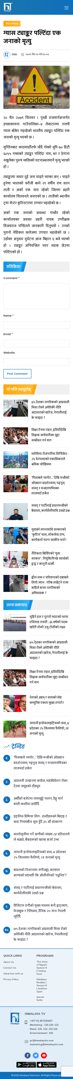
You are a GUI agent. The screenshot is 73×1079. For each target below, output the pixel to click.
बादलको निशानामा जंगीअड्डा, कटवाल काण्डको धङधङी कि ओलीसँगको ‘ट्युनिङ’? (40, 872)
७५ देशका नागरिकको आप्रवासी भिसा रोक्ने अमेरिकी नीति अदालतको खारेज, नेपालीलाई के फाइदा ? (41, 934)
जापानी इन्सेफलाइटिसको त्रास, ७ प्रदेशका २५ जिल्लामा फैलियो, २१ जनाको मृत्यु (40, 854)
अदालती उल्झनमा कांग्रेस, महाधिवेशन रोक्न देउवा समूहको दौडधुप (41, 783)
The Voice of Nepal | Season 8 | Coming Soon (42, 967)
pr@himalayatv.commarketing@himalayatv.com (46, 1042)
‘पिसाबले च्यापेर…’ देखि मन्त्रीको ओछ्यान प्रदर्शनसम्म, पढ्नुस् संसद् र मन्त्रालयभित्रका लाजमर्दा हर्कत (40, 762)
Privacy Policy (11, 979)
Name (8, 316)
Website (9, 353)
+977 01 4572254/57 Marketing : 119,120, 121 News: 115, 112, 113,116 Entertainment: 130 (44, 1026)
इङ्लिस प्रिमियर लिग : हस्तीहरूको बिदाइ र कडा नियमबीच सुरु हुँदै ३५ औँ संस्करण (40, 819)
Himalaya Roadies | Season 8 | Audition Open (41, 985)
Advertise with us (13, 973)
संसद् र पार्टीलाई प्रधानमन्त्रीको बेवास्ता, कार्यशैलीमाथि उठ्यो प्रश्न (38, 890)
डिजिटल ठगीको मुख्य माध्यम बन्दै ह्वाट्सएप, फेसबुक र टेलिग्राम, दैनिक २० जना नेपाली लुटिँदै (41, 911)
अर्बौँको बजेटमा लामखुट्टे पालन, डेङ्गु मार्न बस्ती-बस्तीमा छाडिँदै (38, 801)
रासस (14, 54)
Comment (11, 278)
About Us (8, 962)
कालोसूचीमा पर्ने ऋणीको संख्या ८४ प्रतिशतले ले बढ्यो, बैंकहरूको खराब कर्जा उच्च (42, 837)
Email (8, 334)
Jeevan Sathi (40, 998)
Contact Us (9, 967)
